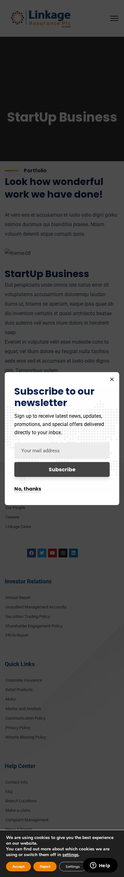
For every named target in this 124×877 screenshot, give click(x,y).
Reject (45, 866)
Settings (72, 866)
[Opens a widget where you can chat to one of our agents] (100, 866)
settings (70, 855)
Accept (18, 866)
